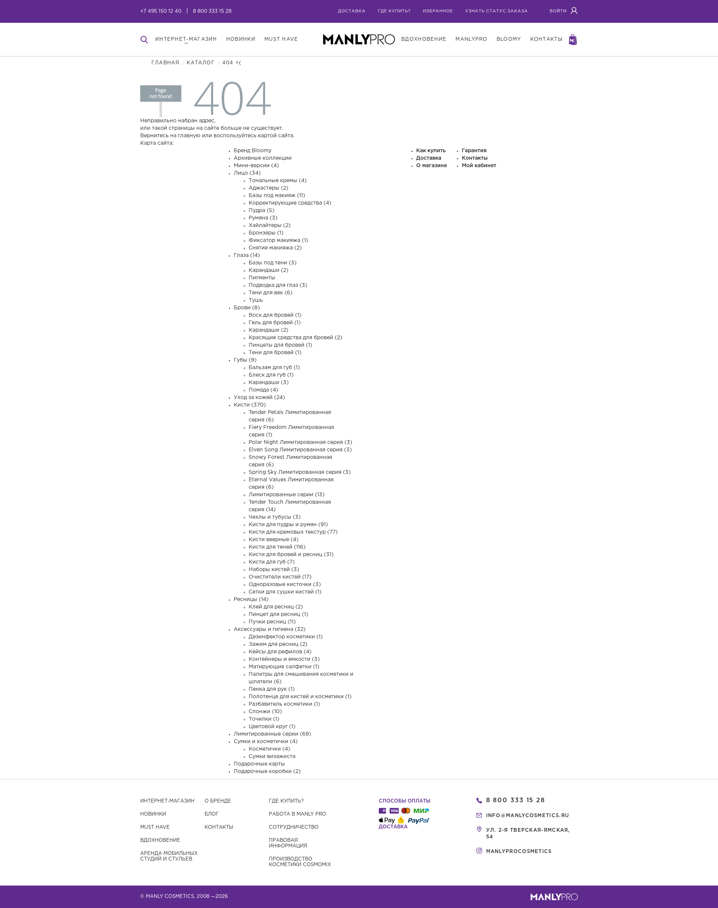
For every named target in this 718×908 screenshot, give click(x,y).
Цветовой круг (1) (272, 726)
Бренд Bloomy (252, 150)
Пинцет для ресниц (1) (278, 614)
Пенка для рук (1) (272, 689)
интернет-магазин (186, 39)
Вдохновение (160, 840)
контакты (546, 39)
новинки (240, 39)
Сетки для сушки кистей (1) (285, 592)
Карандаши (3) (269, 382)
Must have (155, 827)
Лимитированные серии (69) (272, 734)
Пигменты (262, 278)
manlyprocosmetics (519, 852)
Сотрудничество (294, 827)
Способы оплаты (404, 801)
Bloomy (509, 39)
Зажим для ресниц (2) (278, 644)
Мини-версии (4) (256, 165)
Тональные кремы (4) (278, 180)
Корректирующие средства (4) (290, 203)
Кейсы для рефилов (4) (280, 652)
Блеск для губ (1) (271, 375)
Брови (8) (247, 308)
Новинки (153, 814)
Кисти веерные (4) (273, 539)
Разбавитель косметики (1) (284, 704)
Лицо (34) (247, 173)
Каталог (200, 63)
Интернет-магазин (167, 801)
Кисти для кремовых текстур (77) (293, 532)
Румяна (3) (263, 218)
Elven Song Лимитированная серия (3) (300, 450)
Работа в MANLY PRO (297, 814)
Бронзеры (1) (266, 233)
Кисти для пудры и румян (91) (288, 524)
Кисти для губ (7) (272, 562)
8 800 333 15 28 (212, 11)
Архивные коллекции (263, 158)
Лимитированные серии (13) (287, 495)
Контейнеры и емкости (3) (284, 659)
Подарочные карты (259, 764)
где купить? (394, 11)
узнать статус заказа (496, 11)
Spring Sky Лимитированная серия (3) (300, 472)
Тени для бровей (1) (275, 352)
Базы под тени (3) (273, 263)
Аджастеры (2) (268, 188)
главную (189, 136)
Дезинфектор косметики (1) (286, 637)
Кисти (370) (250, 405)
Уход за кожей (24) (259, 397)
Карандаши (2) (268, 270)
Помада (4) (263, 390)
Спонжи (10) (265, 711)
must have (281, 39)
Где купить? (286, 801)
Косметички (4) (269, 749)
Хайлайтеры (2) (270, 225)
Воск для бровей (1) (275, 315)
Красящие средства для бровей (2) (295, 337)
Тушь (256, 300)
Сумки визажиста (272, 756)
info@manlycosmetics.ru (528, 816)
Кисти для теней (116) (277, 547)
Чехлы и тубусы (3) (275, 517)
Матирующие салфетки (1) (284, 667)
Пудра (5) (261, 210)
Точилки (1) (264, 719)
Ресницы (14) (251, 599)
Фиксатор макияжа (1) (278, 240)
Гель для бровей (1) (275, 322)
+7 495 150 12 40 (160, 11)
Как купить (431, 150)
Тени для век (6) (270, 293)
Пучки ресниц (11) (272, 622)
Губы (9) (245, 360)
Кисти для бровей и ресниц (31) (291, 554)
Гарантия (474, 150)
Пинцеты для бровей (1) (280, 345)
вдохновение (424, 39)
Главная (165, 63)
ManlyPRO (471, 39)
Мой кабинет (479, 165)
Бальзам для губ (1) (274, 367)
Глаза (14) (247, 255)
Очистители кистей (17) (280, 577)
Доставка (352, 11)
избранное (438, 11)
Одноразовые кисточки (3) (285, 584)
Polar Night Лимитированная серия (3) (300, 442)
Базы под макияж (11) (277, 195)
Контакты (475, 158)
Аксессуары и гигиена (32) (270, 629)
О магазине (431, 165)
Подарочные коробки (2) (267, 771)
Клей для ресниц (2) (276, 607)
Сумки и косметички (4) (266, 741)
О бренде (218, 801)
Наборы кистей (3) (274, 569)
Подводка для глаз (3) (278, 285)
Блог (212, 814)
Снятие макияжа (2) (275, 248)
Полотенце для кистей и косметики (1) (300, 696)
